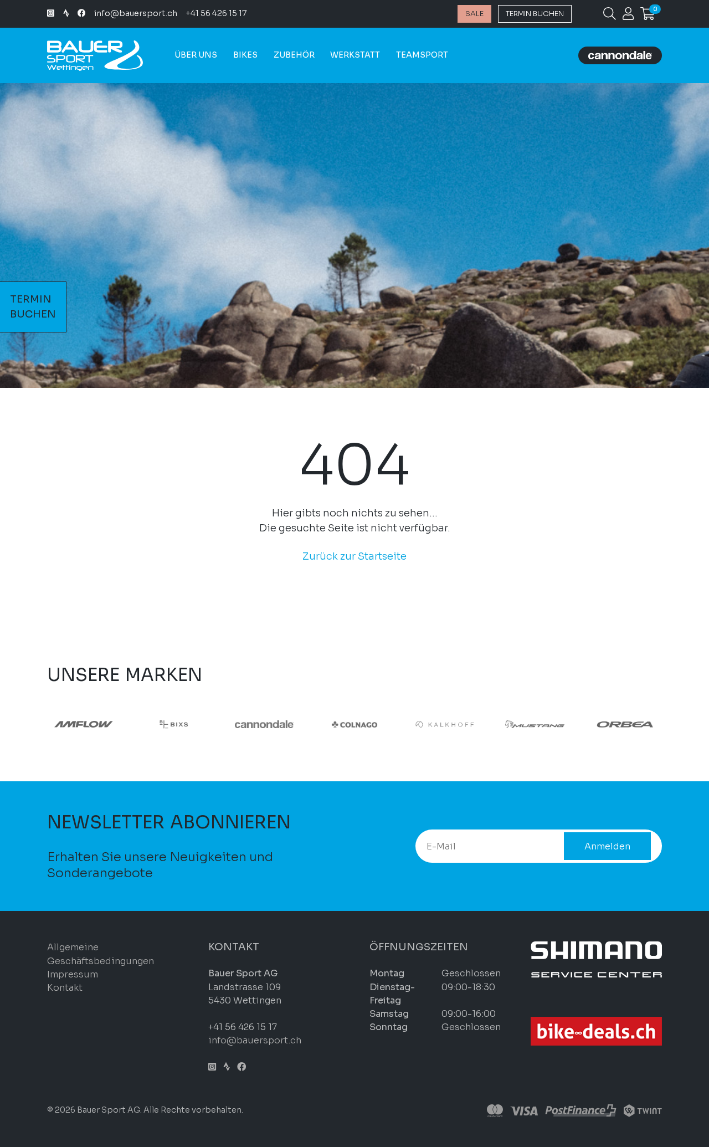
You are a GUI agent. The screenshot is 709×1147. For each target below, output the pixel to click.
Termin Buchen (535, 13)
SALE (474, 13)
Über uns (195, 55)
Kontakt (65, 988)
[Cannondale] (332, 723)
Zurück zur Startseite (354, 556)
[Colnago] (422, 723)
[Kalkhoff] (512, 723)
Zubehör (294, 55)
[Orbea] (61, 723)
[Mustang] (602, 723)
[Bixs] (242, 723)
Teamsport (422, 55)
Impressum (72, 974)
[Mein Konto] (628, 16)
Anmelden (607, 846)
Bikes (245, 55)
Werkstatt (355, 55)
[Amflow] (151, 723)
